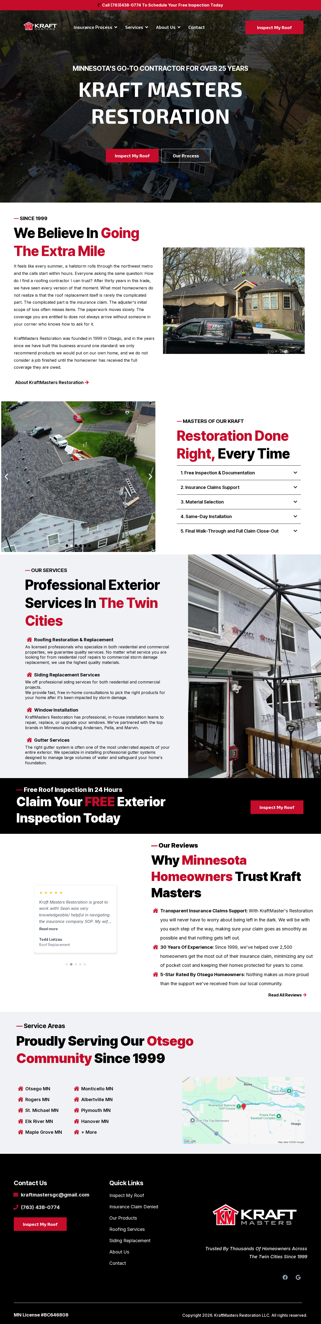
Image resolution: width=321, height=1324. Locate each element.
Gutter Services (51, 740)
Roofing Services (127, 1229)
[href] (243, 1110)
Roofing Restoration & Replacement (73, 639)
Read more (48, 929)
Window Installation (56, 710)
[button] (115, 27)
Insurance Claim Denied (133, 1206)
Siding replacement (129, 1240)
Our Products (123, 1218)
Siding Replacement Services (67, 674)
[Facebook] (285, 1277)
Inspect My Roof (126, 1195)
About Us (119, 1251)
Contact (117, 1263)
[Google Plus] (298, 1277)
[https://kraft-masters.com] (255, 1218)
